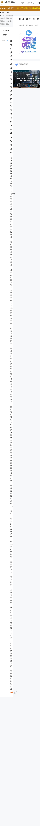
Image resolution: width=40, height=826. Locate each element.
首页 (22, 3)
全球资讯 (30, 3)
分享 (12, 692)
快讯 (8, 12)
